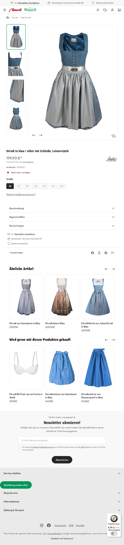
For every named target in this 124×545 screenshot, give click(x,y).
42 (44, 186)
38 (27, 186)
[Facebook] (92, 252)
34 (10, 186)
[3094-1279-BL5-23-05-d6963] (73, 82)
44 (53, 186)
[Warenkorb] (119, 9)
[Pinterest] (105, 252)
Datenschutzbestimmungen (43, 447)
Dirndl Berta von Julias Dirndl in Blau (97, 325)
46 (61, 186)
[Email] (112, 252)
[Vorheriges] (33, 135)
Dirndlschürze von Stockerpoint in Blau (92, 396)
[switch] (114, 533)
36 (18, 186)
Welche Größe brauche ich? (21, 194)
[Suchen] (97, 9)
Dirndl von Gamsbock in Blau (24, 323)
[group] (26, 303)
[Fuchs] (112, 158)
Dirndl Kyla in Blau (55, 323)
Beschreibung (16, 208)
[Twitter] (99, 252)
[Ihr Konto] (112, 9)
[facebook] (49, 525)
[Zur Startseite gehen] (22, 9)
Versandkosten (28, 162)
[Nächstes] (41, 135)
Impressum (60, 525)
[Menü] (4, 9)
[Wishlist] (105, 9)
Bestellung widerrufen (16, 485)
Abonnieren (62, 459)
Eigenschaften (17, 216)
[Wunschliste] (113, 136)
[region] (62, 82)
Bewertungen (16, 225)
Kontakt (80, 525)
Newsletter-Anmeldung (28, 3)
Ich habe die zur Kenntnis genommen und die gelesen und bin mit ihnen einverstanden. (63, 448)
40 (35, 186)
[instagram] (41, 525)
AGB (82, 447)
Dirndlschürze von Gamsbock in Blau (61, 396)
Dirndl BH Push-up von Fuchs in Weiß (25, 396)
